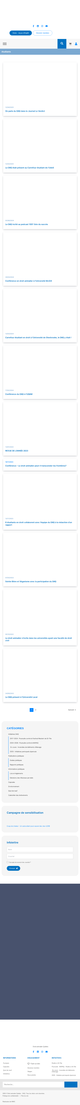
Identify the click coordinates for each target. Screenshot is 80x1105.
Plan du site (24, 1096)
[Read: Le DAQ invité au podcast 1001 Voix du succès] (40, 196)
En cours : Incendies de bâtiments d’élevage (25, 747)
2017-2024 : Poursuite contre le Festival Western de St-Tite (30, 738)
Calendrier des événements (18, 795)
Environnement (13, 786)
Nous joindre (32, 1075)
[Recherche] (70, 1084)
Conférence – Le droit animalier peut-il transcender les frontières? (35, 466)
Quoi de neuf (12, 791)
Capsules (11, 782)
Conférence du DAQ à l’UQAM (18, 394)
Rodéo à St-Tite (57, 1063)
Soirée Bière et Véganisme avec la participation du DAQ (30, 581)
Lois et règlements (16, 773)
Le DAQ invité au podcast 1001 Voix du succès (26, 224)
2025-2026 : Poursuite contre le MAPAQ (24, 743)
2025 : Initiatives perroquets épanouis (23, 752)
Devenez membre (33, 1068)
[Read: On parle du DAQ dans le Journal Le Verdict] (40, 83)
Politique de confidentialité (10, 1096)
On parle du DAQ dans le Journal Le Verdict (25, 111)
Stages (30, 1071)
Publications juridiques (16, 756)
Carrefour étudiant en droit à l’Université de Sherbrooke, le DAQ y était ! (38, 337)
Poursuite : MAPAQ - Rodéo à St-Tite (64, 1066)
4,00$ (28, 826)
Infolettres (6, 1074)
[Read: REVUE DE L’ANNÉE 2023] (40, 423)
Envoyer (12, 868)
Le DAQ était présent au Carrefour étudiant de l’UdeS (29, 167)
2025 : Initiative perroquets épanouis (64, 1075)
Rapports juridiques (16, 765)
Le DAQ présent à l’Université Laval (21, 697)
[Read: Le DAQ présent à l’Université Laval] (40, 679)
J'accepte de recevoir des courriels (19, 862)
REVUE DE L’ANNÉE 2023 (16, 451)
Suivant (72, 710)
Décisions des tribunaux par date (21, 778)
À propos (6, 1063)
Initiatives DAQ (13, 734)
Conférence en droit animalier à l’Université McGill (28, 281)
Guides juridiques (16, 760)
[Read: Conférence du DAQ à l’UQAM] (40, 366)
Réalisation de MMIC (9, 1101)
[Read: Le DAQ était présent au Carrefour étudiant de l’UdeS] (40, 140)
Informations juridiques (16, 769)
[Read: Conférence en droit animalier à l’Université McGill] (40, 253)
